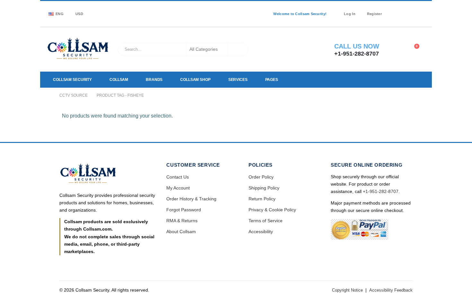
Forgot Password (183, 209)
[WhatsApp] (393, 18)
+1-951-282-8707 (380, 191)
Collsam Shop (195, 79)
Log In (349, 14)
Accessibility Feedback (391, 290)
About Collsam (181, 231)
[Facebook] (393, 9)
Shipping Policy (264, 187)
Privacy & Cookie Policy (272, 209)
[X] (402, 9)
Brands (154, 79)
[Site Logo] (78, 49)
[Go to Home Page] (48, 95)
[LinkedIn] (421, 9)
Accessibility (261, 231)
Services (238, 79)
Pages (271, 79)
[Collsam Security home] (107, 174)
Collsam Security (72, 79)
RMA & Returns (181, 220)
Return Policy (262, 198)
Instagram (91, 265)
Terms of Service (266, 220)
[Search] (238, 49)
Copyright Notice (347, 290)
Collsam (118, 79)
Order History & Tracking (191, 198)
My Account (178, 187)
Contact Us (177, 177)
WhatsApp (104, 265)
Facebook (64, 265)
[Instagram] (412, 9)
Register (374, 14)
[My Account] (396, 49)
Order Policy (261, 177)
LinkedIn (78, 265)
